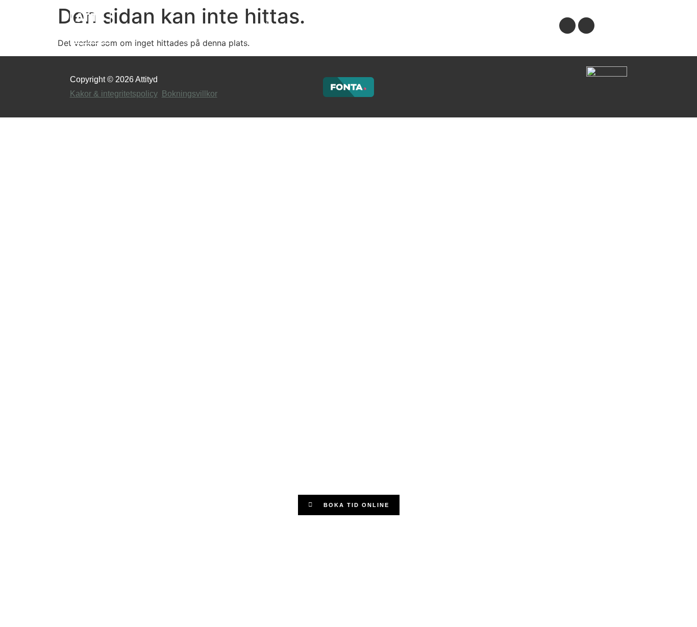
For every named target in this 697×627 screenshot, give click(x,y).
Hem (274, 25)
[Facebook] (567, 25)
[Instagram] (586, 25)
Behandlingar (396, 25)
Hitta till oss (518, 25)
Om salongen (328, 25)
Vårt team (459, 25)
